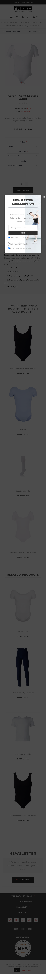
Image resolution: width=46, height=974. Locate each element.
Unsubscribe (24, 237)
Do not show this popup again (21, 248)
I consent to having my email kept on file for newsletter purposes (22, 244)
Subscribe (14, 237)
